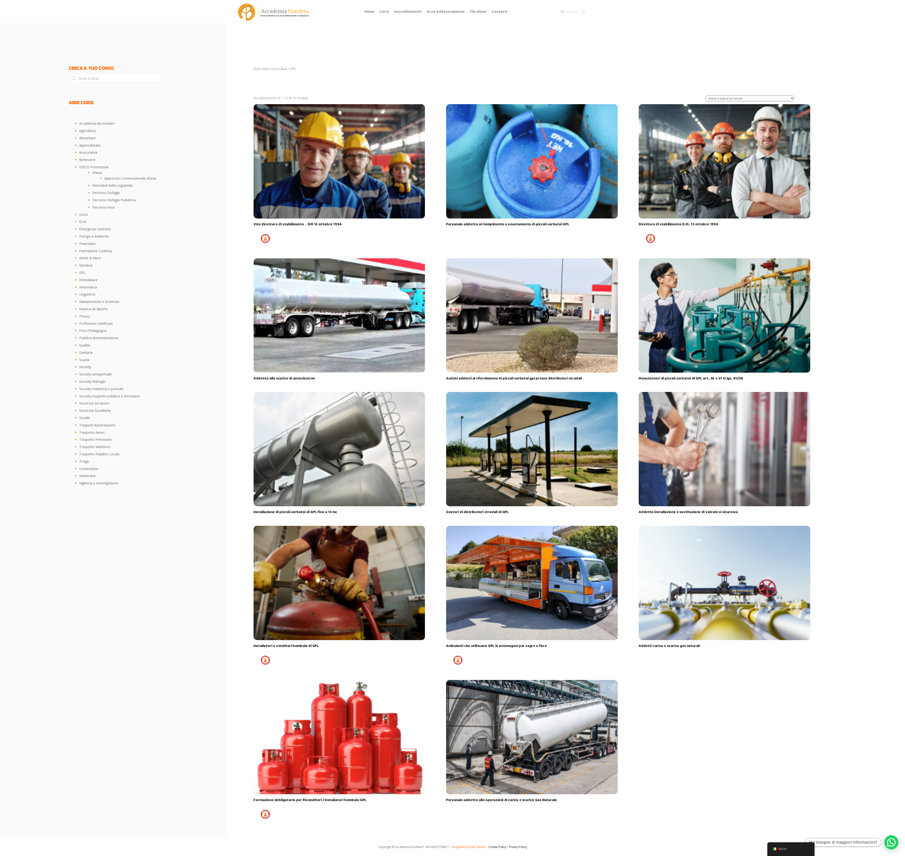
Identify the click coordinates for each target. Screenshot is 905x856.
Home (369, 12)
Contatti (499, 12)
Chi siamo (478, 12)
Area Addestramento (446, 12)
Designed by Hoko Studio (469, 847)
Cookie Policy (497, 847)
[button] (891, 842)
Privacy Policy (518, 847)
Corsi (384, 12)
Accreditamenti (408, 12)
